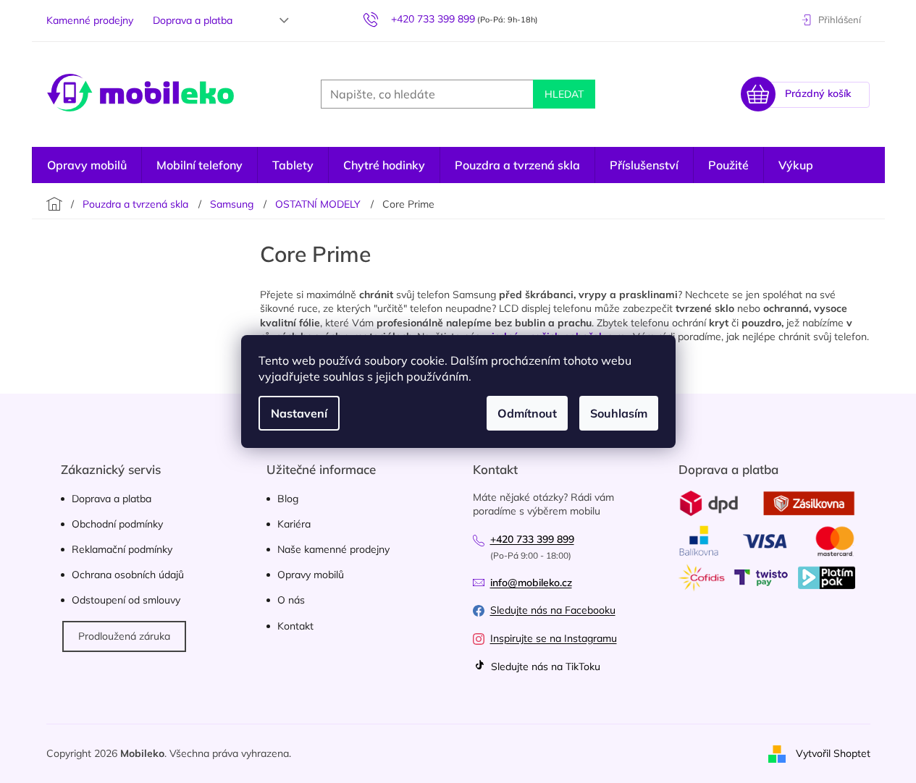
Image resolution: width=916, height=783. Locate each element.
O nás (291, 599)
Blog (287, 498)
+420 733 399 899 (532, 539)
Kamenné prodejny (89, 20)
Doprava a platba (192, 20)
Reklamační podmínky (122, 549)
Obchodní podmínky (117, 523)
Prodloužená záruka (124, 636)
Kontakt (295, 625)
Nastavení (299, 413)
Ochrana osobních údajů (128, 574)
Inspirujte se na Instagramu (553, 638)
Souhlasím (618, 413)
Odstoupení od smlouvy (126, 599)
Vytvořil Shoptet (833, 752)
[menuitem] (87, 165)
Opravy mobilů (310, 574)
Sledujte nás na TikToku (544, 666)
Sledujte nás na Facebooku (552, 610)
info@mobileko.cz (531, 582)
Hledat (564, 94)
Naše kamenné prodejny (333, 549)
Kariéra (294, 523)
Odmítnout (527, 413)
